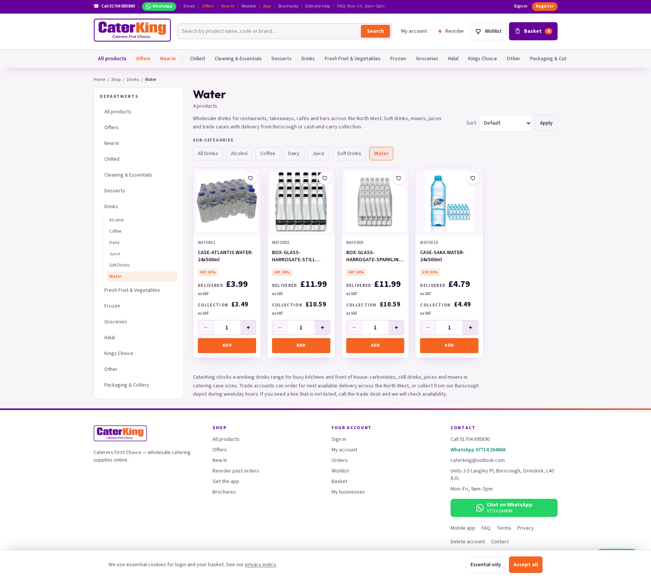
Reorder (248, 6)
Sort (471, 123)
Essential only (486, 564)
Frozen (398, 58)
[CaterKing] (132, 30)
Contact (500, 541)
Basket (339, 481)
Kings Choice (482, 58)
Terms (504, 528)
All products (112, 58)
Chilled (197, 58)
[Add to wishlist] (251, 178)
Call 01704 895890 (470, 439)
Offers (208, 6)
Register (545, 6)
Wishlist (340, 471)
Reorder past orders (235, 471)
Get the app (225, 481)
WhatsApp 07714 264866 (478, 450)
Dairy (114, 242)
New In (227, 6)
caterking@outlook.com (478, 460)
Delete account (468, 541)
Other (513, 58)
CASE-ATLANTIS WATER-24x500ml (225, 256)
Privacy (525, 528)
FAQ (341, 6)
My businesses (348, 492)
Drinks (308, 58)
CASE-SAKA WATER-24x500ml (442, 256)
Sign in (520, 6)
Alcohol (116, 220)
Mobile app (463, 528)
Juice (114, 254)
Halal (453, 58)
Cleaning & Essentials (238, 58)
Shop (116, 79)
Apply (546, 123)
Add (227, 345)
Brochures (288, 6)
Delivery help (317, 6)
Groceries (427, 58)
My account (414, 31)
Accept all (525, 564)
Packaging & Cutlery (552, 58)
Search (375, 31)
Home (99, 79)
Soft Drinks (119, 265)
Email (189, 6)
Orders (340, 460)
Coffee (115, 231)
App (267, 6)
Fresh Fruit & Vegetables (353, 58)
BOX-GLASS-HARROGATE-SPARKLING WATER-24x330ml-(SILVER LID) (374, 256)
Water (115, 276)
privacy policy (260, 564)
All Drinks (208, 153)
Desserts (282, 58)
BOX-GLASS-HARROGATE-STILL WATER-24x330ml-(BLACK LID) (301, 256)
